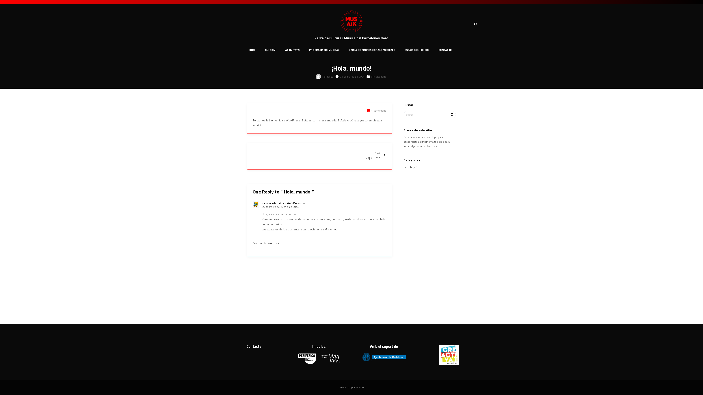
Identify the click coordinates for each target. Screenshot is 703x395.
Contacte (254, 346)
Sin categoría (378, 76)
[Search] (452, 114)
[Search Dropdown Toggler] (476, 24)
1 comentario (378, 111)
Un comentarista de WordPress (281, 203)
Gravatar (330, 229)
